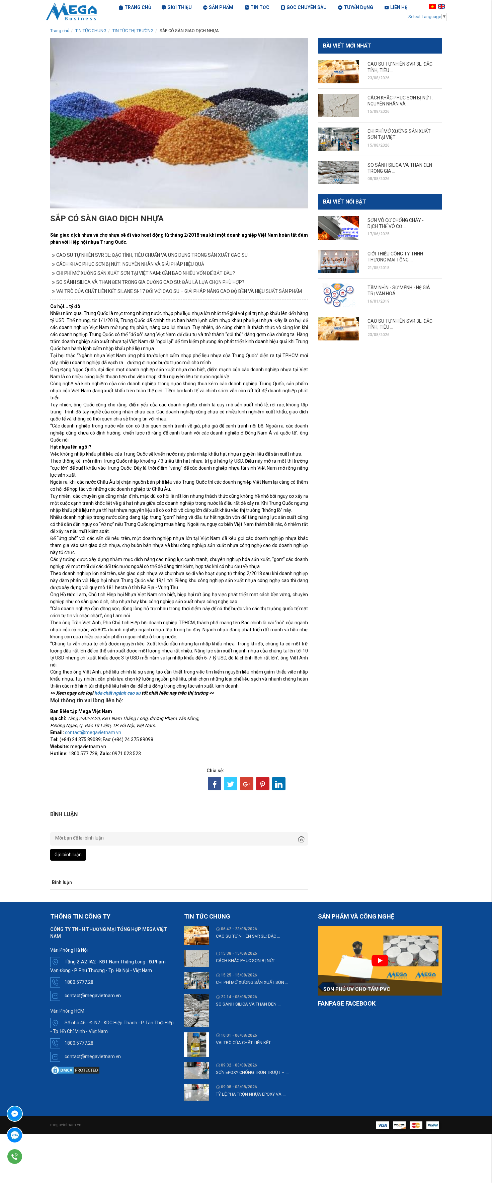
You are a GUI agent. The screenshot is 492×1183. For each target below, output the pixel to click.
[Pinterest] (262, 783)
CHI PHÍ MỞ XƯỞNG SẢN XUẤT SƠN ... (252, 982)
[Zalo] (34, 1135)
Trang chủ (59, 30)
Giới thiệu (179, 7)
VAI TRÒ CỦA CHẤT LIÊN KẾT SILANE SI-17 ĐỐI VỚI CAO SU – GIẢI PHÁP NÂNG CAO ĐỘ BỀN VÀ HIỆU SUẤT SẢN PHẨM (179, 291)
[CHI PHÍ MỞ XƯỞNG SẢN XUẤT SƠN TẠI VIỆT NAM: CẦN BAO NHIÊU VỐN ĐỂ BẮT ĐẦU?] (338, 139)
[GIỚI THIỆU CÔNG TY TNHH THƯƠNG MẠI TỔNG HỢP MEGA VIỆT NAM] (338, 261)
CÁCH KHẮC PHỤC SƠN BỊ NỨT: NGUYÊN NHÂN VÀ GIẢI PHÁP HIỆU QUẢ (130, 264)
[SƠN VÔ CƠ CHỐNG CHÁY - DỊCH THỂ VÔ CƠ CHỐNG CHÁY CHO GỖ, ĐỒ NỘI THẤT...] (338, 227)
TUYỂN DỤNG (358, 7)
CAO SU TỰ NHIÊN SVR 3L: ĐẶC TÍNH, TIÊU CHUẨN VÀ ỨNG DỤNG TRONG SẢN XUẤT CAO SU (152, 255)
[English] (442, 6)
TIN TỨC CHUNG (90, 30)
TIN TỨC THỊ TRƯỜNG (133, 30)
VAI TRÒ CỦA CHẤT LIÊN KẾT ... (245, 1042)
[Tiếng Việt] (433, 6)
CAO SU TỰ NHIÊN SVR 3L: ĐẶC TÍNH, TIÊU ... (399, 67)
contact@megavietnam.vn (93, 732)
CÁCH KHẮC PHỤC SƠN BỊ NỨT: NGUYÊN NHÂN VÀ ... (400, 100)
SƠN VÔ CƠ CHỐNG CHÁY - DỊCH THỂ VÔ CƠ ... (395, 223)
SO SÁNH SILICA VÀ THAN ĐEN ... (248, 1004)
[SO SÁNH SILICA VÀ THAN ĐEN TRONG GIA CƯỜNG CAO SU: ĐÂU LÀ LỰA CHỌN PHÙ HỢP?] (338, 172)
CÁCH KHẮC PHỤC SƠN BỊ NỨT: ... (248, 960)
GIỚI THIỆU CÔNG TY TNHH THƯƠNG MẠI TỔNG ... (395, 256)
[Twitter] (230, 783)
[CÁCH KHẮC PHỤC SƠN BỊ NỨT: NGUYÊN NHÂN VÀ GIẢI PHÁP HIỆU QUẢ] (338, 105)
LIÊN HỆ (398, 7)
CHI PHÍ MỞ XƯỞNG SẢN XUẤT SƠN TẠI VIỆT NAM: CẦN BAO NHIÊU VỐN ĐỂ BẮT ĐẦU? (145, 273)
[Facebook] (214, 783)
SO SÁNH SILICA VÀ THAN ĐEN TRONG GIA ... (399, 168)
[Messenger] (34, 1114)
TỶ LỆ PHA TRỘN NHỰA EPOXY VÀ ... (250, 1094)
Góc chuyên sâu (306, 7)
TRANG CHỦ (138, 7)
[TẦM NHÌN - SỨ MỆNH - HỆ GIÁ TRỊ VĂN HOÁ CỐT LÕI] (338, 295)
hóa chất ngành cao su (117, 693)
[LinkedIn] (278, 783)
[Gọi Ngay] (34, 1157)
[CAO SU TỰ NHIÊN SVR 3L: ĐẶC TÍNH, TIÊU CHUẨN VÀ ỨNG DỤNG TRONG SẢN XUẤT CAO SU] (338, 71)
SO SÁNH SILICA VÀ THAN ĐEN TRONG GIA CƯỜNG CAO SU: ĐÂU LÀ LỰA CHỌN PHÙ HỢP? (150, 282)
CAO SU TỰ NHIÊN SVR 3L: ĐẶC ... (248, 936)
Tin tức (259, 7)
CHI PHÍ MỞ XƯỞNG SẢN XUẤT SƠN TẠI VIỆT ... (399, 134)
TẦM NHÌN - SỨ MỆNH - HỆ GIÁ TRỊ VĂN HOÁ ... (398, 290)
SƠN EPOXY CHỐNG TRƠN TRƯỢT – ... (252, 1072)
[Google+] (246, 783)
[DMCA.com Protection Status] (75, 1070)
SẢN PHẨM (221, 7)
